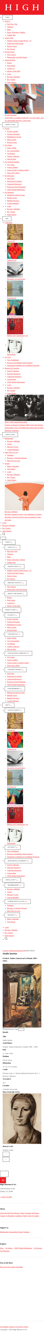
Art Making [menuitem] (11, 154)
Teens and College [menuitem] (13, 173)
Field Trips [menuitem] (10, 178)
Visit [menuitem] (7, 17)
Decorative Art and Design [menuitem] (16, 279)
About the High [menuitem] (10, 60)
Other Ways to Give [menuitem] (11, 452)
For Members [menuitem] (9, 192)
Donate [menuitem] (7, 463)
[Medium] (7, 1270)
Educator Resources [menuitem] (14, 374)
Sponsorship (13, 1232)
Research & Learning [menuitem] (12, 368)
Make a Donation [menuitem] (13, 466)
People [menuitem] (9, 63)
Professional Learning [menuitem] (14, 181)
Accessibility (4, 1327)
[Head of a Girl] (22, 1118)
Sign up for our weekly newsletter (11, 1267)
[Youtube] (10, 1270)
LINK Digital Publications (23, 1248)
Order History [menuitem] (11, 82)
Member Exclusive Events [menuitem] (16, 195)
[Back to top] (4, 1174)
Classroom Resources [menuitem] (14, 184)
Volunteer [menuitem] (10, 455)
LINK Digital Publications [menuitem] (16, 190)
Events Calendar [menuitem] (12, 131)
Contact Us (4, 1216)
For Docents (38, 1248)
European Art (20, 951)
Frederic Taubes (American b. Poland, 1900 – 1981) (20, 959)
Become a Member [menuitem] (13, 77)
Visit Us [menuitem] (7, 21)
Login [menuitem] (9, 74)
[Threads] (22, 1315)
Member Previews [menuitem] (13, 201)
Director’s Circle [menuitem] (12, 447)
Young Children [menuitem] (12, 167)
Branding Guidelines (15, 1216)
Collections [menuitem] (8, 223)
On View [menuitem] (8, 357)
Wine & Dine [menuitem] (11, 159)
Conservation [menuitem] (11, 379)
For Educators (5, 1251)
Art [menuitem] (6, 218)
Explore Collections (9, 951)
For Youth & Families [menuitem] (12, 162)
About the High (5, 1213)
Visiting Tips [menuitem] (11, 35)
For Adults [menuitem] (8, 145)
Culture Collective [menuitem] (13, 156)
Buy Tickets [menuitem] (11, 80)
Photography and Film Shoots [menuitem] (17, 57)
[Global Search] (3, 535)
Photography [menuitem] (11, 354)
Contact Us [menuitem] (11, 68)
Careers (22, 1213)
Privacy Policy (23, 1327)
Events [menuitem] (7, 129)
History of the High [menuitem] (13, 71)
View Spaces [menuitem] (11, 55)
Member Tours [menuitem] (12, 198)
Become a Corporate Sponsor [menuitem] (17, 458)
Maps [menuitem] (9, 30)
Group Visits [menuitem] (9, 38)
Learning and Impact (32, 1213)
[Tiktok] (5, 1270)
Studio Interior (10, 953)
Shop (2, 1248)
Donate (20, 1232)
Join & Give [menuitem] (10, 434)
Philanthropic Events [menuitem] (14, 137)
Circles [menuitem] (9, 444)
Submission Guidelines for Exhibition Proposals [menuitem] (23, 365)
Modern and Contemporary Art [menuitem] (17, 336)
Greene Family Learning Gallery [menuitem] (18, 170)
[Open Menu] (3, 538)
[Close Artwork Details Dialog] (21, 1029)
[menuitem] (23, 68)
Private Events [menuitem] (9, 52)
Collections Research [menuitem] (14, 377)
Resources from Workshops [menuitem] (16, 187)
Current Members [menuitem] (13, 203)
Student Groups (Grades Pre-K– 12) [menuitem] (19, 41)
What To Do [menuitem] (10, 124)
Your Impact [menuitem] (11, 469)
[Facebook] (1, 1270)
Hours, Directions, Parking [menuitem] (16, 32)
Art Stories (9, 1248)
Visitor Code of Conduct (30, 1216)
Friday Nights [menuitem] (11, 148)
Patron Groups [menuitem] (12, 46)
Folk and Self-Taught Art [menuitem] (15, 317)
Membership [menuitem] (9, 438)
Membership (4, 1232)
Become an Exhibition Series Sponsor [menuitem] (20, 363)
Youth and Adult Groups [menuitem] (15, 43)
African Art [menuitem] (11, 241)
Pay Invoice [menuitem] (11, 49)
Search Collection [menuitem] (13, 371)
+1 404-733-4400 (6, 1197)
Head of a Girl (8, 1146)
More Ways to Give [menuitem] (13, 461)
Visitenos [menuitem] (10, 27)
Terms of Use (14, 1327)
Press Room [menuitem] (11, 66)
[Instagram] (3, 1270)
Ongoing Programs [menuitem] (13, 134)
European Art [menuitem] (11, 298)
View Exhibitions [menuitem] (13, 360)
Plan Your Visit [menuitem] (12, 24)
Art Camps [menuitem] (10, 165)
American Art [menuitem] (11, 260)
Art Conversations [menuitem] (13, 151)
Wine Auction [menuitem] (11, 140)
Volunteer (26, 1232)
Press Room (15, 1213)
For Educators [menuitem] (9, 176)
